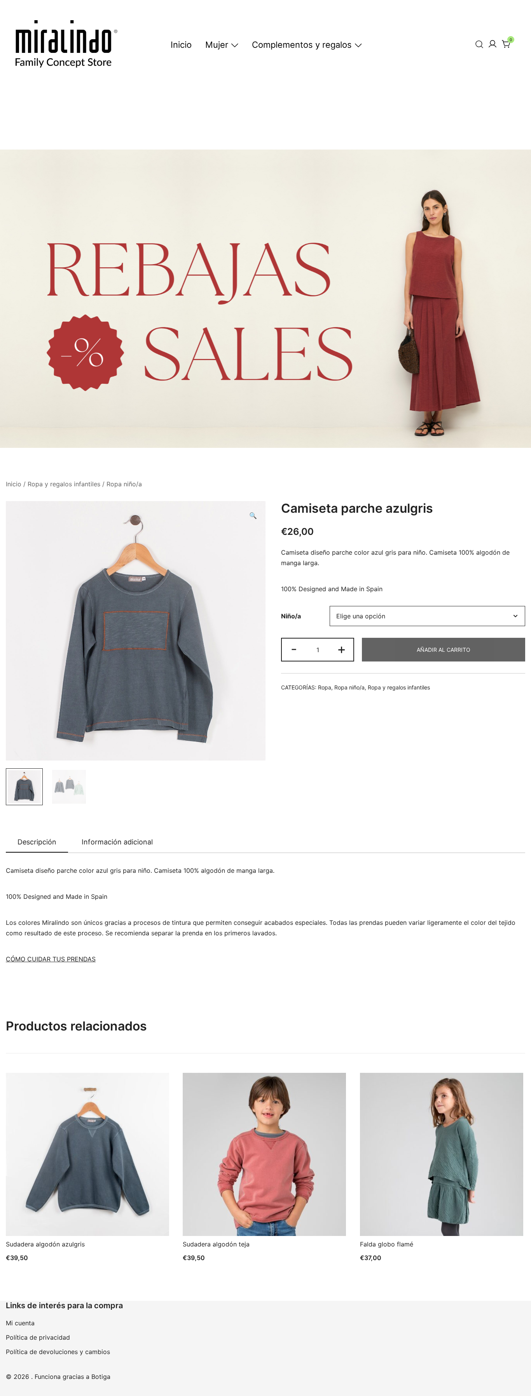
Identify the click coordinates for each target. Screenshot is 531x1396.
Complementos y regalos (302, 45)
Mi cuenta (20, 1323)
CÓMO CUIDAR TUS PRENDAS (51, 959)
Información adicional (117, 842)
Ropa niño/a (124, 484)
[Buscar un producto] (479, 44)
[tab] (37, 842)
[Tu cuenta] (492, 44)
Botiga (100, 1376)
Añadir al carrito (443, 649)
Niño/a (291, 616)
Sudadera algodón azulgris (45, 1244)
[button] (253, 515)
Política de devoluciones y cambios (58, 1352)
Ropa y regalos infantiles (64, 484)
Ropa (324, 687)
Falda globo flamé (386, 1244)
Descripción (36, 842)
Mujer (216, 45)
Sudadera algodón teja (216, 1244)
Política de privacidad (38, 1337)
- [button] (294, 649)
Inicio (181, 45)
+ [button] (341, 649)
